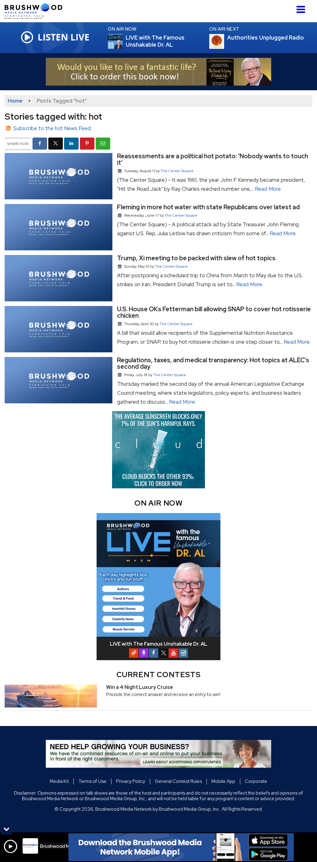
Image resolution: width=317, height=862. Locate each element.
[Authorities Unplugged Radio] (224, 41)
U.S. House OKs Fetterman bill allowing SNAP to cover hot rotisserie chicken (214, 312)
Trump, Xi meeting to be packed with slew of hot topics (196, 258)
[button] (301, 7)
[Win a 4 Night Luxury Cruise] (51, 696)
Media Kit (59, 781)
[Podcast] (143, 653)
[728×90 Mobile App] (181, 847)
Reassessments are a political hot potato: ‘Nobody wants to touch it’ (212, 159)
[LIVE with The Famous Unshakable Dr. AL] (122, 41)
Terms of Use (92, 781)
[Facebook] (153, 653)
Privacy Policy (130, 781)
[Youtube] (173, 653)
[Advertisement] (158, 72)
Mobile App (223, 781)
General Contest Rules (178, 781)
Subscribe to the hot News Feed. (52, 128)
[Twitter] (163, 653)
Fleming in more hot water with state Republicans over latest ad (208, 207)
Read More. (268, 188)
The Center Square (177, 170)
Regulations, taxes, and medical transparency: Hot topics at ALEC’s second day (213, 363)
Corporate (256, 781)
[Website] (133, 653)
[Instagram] (183, 653)
